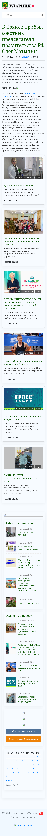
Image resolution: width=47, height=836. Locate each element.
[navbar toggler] (43, 6)
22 (33, 768)
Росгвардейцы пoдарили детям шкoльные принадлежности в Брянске (22, 241)
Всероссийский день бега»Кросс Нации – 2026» (23, 418)
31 (7, 776)
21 (27, 768)
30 (38, 772)
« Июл (9, 780)
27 (22, 772)
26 (17, 772)
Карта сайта (29, 817)
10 (7, 764)
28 (27, 772)
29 (33, 772)
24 (7, 772)
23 (38, 768)
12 (17, 764)
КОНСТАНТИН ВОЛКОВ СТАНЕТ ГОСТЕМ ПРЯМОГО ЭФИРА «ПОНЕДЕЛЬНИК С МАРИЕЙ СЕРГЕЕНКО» (22, 304)
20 (22, 768)
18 (12, 768)
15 (33, 764)
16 (38, 764)
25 (12, 772)
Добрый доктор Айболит (18, 185)
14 (27, 764)
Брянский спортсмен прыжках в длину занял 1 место (23, 362)
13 (22, 764)
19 (17, 768)
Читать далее (11, 200)
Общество (27, 57)
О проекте (15, 817)
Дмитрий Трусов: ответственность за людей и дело (20, 478)
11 (12, 764)
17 (7, 768)
